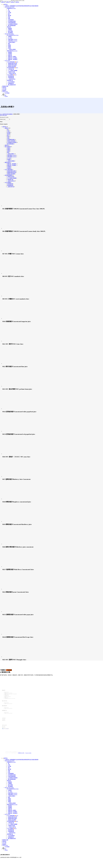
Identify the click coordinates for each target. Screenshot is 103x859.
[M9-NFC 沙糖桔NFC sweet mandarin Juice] (11, 295)
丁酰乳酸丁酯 (10, 179)
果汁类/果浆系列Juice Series (12, 788)
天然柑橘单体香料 (11, 139)
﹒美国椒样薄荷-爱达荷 (12, 817)
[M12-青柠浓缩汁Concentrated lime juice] (11, 363)
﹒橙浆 (8, 797)
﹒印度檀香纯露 (10, 831)
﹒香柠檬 (9, 769)
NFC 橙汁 (9, 158)
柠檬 (8, 130)
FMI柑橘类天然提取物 (11, 142)
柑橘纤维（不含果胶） (12, 165)
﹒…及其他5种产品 (11, 832)
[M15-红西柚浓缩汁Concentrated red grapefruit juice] (11, 431)
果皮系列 (7, 145)
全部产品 (4, 114)
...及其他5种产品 (10, 186)
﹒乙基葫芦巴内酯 (11, 825)
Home (1, 114)
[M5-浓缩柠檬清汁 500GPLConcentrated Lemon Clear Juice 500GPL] (11, 205)
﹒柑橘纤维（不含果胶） (12, 811)
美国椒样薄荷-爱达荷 (11, 172)
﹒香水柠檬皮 (10, 784)
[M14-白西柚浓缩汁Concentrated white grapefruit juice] (11, 408)
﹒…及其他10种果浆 (11, 803)
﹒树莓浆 (9, 800)
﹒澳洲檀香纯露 (10, 829)
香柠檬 (8, 133)
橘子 (8, 135)
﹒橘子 (8, 767)
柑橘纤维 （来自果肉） (12, 163)
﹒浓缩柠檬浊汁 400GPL (12, 794)
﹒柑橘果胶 (9, 806)
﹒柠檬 (8, 764)
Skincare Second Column (9, 760)
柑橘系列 (7, 128)
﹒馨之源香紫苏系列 (11, 838)
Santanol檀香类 (8, 182)
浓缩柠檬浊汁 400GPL (11, 155)
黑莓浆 (8, 148)
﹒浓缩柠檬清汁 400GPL (12, 793)
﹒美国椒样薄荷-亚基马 (12, 818)
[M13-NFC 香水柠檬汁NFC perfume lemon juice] (11, 386)
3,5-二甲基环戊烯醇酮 (11, 178)
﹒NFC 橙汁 (9, 791)
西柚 (8, 136)
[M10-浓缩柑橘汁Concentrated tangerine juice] (11, 318)
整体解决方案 (5, 839)
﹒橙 (8, 763)
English (6, 850)
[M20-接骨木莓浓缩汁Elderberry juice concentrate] (11, 543)
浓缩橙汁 (9, 159)
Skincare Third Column (9, 787)
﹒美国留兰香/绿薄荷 (11, 819)
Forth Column (7, 814)
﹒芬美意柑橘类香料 (11, 776)
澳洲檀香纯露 (10, 185)
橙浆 (8, 152)
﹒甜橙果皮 (9, 782)
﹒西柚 (8, 770)
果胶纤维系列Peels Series (12, 804)
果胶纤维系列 (7, 162)
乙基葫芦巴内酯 (10, 176)
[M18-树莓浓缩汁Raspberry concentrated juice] (11, 498)
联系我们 (4, 844)
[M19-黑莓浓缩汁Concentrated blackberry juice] (11, 521)
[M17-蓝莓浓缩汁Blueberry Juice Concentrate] (11, 476)
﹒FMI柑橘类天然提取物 (12, 777)
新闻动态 (4, 841)
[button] (4, 677)
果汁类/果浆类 (10, 114)
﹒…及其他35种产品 (11, 827)
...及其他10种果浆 (11, 160)
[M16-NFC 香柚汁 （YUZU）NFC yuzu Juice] (11, 453)
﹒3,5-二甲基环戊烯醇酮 (12, 824)
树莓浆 (8, 149)
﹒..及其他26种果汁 (11, 796)
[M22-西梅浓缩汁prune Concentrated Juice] (11, 589)
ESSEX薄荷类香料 (9, 169)
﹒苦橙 (8, 772)
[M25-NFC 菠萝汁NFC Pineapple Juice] (11, 656)
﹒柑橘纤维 (9, 808)
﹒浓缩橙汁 (9, 790)
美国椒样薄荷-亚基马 (11, 170)
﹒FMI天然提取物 (11, 835)
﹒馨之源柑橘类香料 (11, 779)
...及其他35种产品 (11, 180)
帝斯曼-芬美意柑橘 (11, 140)
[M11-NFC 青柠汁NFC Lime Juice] (11, 341)
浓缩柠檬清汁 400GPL (11, 156)
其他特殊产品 (10, 834)
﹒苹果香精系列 (10, 837)
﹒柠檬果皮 (9, 783)
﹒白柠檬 (9, 766)
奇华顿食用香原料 (8, 175)
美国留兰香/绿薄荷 (11, 173)
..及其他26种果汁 (10, 153)
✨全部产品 (4, 758)
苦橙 (8, 138)
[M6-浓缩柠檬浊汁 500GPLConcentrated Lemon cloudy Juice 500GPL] (11, 228)
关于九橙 (4, 842)
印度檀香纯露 (10, 183)
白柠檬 (8, 132)
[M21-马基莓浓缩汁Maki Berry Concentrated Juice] (11, 566)
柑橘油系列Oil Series (11, 762)
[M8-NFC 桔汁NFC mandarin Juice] (11, 273)
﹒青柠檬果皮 (10, 786)
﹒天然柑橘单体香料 (11, 774)
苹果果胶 (9, 166)
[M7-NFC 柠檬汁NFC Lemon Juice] (11, 250)
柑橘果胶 (9, 168)
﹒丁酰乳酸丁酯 (10, 822)
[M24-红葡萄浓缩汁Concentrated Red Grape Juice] (11, 634)
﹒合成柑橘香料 (10, 773)
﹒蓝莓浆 (9, 798)
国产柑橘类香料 (10, 143)
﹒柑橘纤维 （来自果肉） (12, 813)
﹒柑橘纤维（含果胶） (12, 810)
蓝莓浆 (8, 150)
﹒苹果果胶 (9, 807)
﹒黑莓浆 (9, 801)
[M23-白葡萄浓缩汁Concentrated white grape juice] (11, 611)
